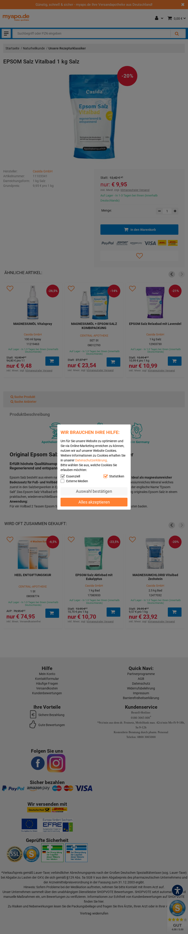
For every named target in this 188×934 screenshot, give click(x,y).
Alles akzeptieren (94, 502)
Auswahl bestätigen (94, 491)
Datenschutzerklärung (91, 460)
